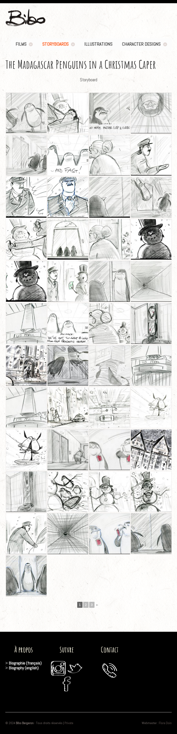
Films (21, 44)
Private (69, 723)
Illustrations (98, 44)
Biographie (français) (25, 663)
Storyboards (55, 44)
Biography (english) (24, 667)
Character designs (141, 44)
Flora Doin (165, 723)
